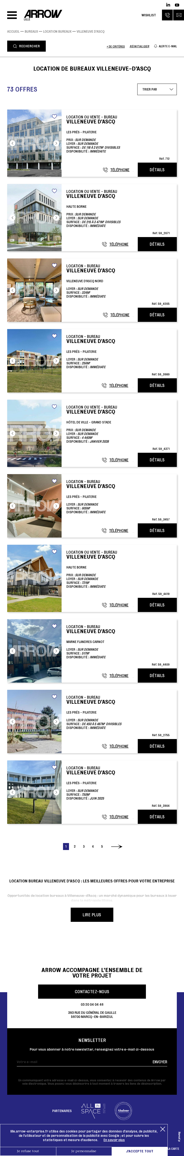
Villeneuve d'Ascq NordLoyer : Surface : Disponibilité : (118, 284)
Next (56, 143)
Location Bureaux (57, 31)
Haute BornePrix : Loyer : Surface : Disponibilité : (118, 212)
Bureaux (31, 31)
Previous (12, 143)
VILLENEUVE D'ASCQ (90, 31)
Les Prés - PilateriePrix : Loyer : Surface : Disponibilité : (118, 137)
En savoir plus (114, 1140)
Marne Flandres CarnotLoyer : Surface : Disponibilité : (118, 645)
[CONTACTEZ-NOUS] (178, 15)
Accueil (13, 31)
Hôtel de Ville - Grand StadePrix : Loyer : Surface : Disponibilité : (118, 427)
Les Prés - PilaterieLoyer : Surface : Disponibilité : (118, 355)
